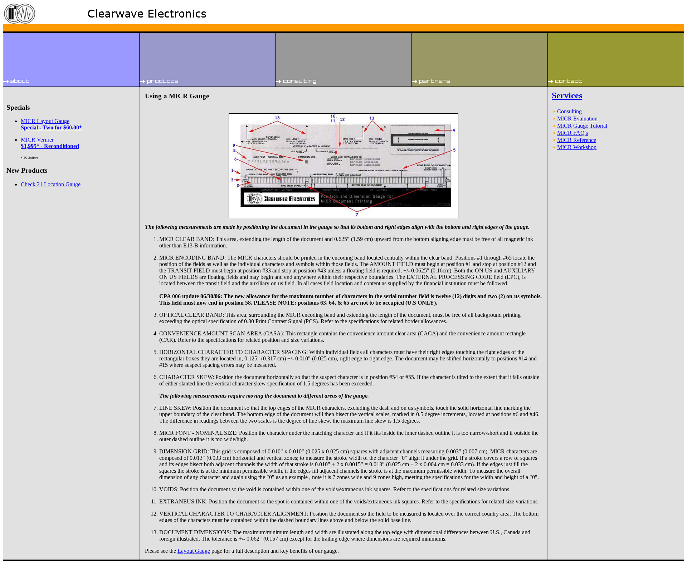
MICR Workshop (576, 147)
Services (567, 95)
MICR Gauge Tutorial (582, 126)
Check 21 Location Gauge (51, 184)
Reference (20, 563)
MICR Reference (576, 140)
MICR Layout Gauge (51, 124)
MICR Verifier (50, 143)
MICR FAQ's (572, 133)
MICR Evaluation (577, 118)
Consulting (569, 111)
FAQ (7, 563)
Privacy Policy (40, 563)
